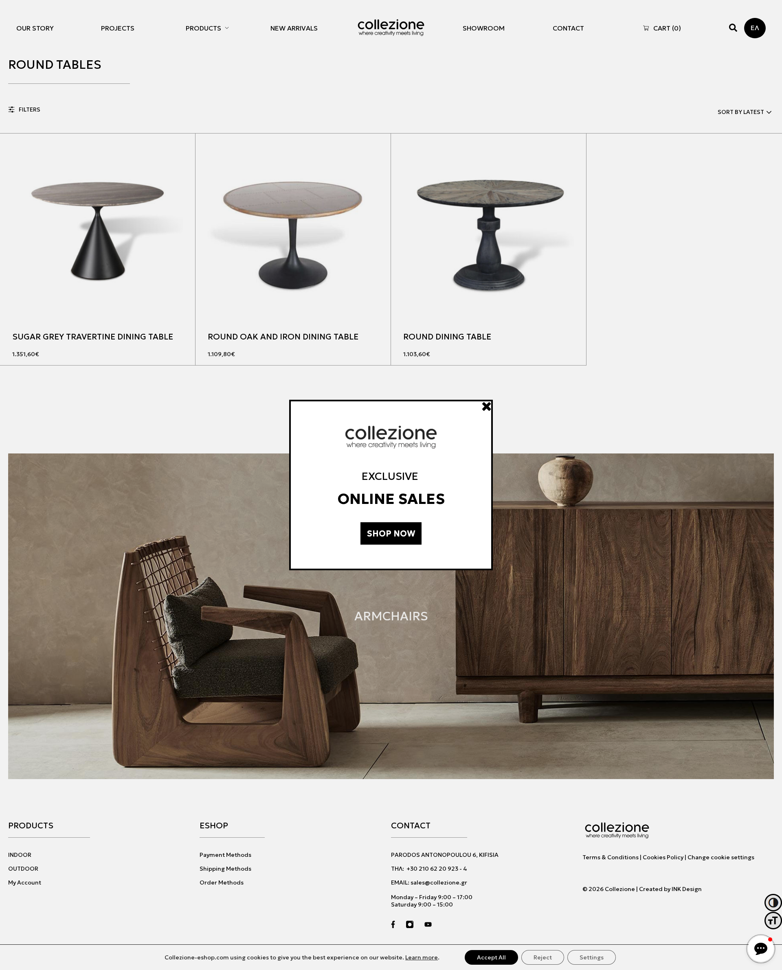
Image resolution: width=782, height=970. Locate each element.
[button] (761, 949)
